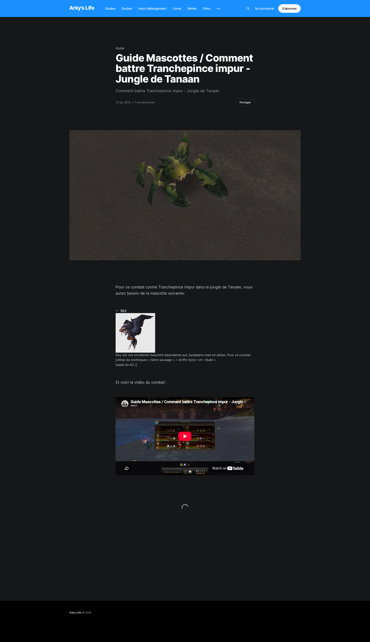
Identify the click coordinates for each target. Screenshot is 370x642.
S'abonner (289, 8)
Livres (176, 8)
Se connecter (264, 8)
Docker (127, 8)
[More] (218, 9)
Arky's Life (81, 8)
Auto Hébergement (152, 8)
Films (206, 8)
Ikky (124, 310)
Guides (110, 8)
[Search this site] (248, 8)
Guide (120, 48)
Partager (245, 102)
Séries (192, 8)
